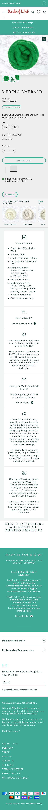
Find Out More (10, 731)
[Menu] (3, 12)
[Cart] (44, 12)
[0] (38, 11)
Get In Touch (10, 743)
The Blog (7, 765)
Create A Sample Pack (22, 323)
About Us (8, 760)
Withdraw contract (15, 777)
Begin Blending (22, 616)
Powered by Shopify (34, 804)
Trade (6, 752)
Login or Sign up (22, 402)
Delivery (7, 747)
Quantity (5, 146)
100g (14, 127)
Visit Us (6, 756)
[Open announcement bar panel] (44, 3)
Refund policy (11, 773)
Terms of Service (12, 769)
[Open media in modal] (44, 39)
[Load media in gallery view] (6, 78)
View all (40, 202)
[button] (5, 170)
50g (5, 127)
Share (11, 194)
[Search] (32, 12)
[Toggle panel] (44, 641)
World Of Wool (19, 804)
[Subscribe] (44, 682)
